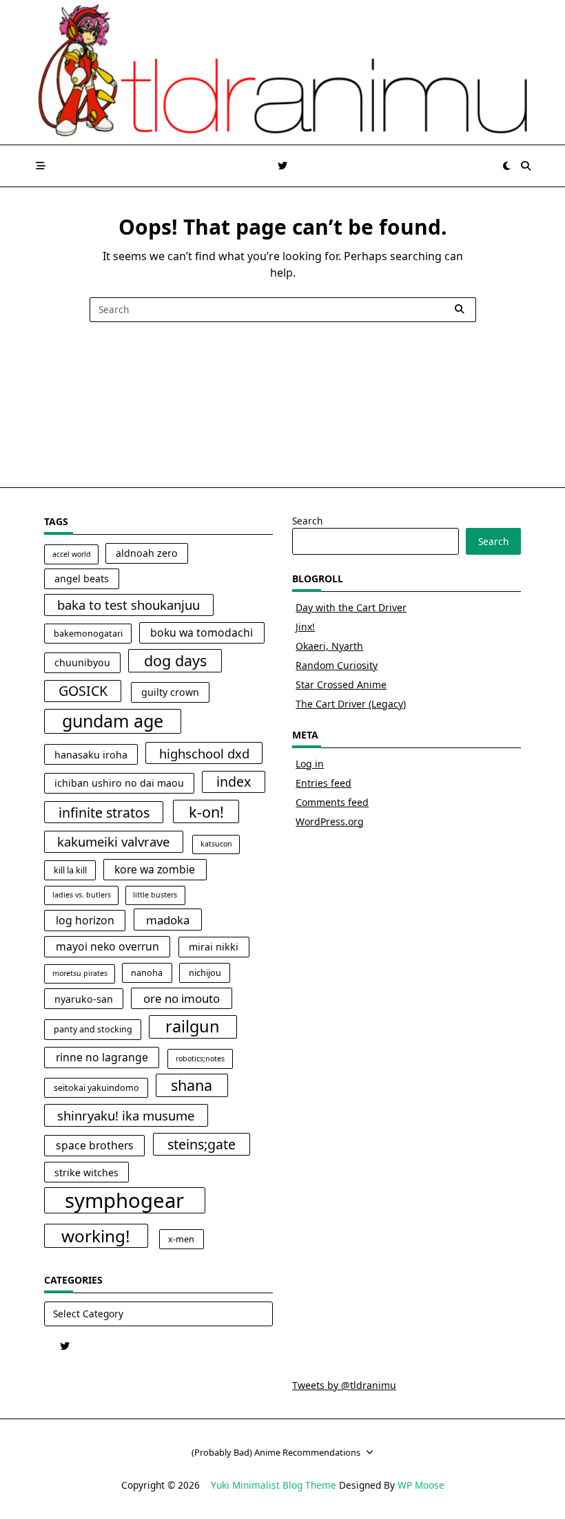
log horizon (85, 920)
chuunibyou (82, 662)
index (233, 781)
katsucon (216, 844)
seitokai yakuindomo (96, 1088)
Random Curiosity (337, 665)
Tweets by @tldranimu (344, 1385)
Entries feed (323, 782)
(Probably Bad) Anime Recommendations (276, 1452)
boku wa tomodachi (201, 632)
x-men (181, 1239)
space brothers (95, 1145)
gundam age (112, 720)
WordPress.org (330, 821)
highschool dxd (204, 753)
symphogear (124, 1200)
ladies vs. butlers (81, 895)
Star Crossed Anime (341, 684)
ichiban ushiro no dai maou (119, 782)
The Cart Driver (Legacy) (351, 703)
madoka (167, 920)
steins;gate (201, 1144)
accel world (71, 554)
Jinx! (305, 626)
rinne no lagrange (102, 1057)
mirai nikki (213, 946)
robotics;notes (200, 1058)
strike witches (86, 1172)
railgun (192, 1026)
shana (191, 1085)
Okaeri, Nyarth (329, 645)
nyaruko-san (83, 999)
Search (307, 520)
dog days (175, 660)
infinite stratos (104, 812)
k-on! (206, 812)
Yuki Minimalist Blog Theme (273, 1484)
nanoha (147, 973)
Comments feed (332, 802)
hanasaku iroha (90, 754)
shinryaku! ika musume (125, 1115)
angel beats (81, 578)
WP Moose (421, 1484)
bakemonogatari (88, 633)
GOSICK (83, 690)
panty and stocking (93, 1029)
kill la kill (70, 870)
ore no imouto (181, 998)
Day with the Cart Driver (351, 607)
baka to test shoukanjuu (128, 604)
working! (95, 1235)
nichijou (205, 973)
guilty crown (170, 692)
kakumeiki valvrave (113, 841)
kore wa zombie (154, 869)
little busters (155, 895)
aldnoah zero (147, 553)
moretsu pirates (79, 973)
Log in (310, 763)
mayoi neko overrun (107, 946)
